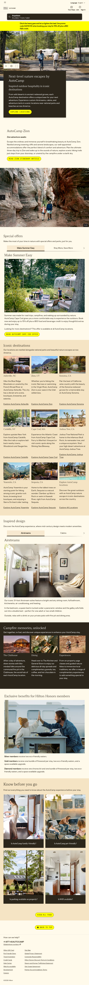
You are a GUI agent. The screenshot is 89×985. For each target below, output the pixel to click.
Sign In (83, 10)
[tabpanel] (44, 293)
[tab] (25, 248)
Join (77, 10)
